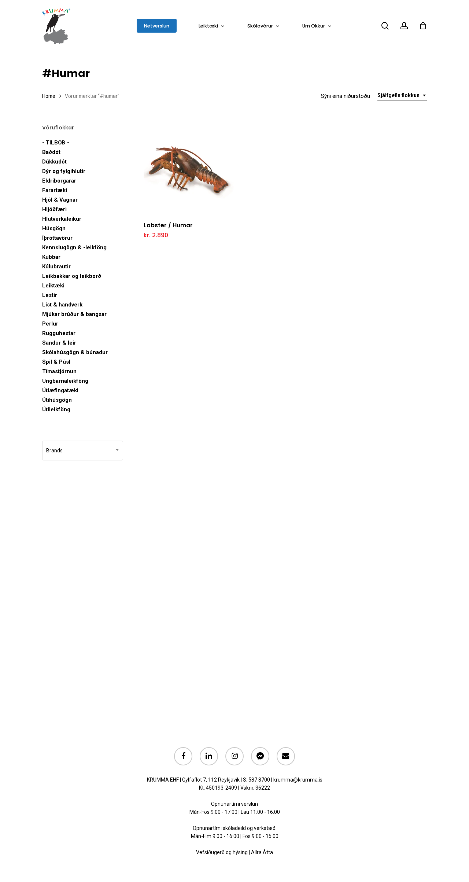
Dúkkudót (54, 161)
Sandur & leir (59, 342)
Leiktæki (53, 285)
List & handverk (62, 304)
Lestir (49, 295)
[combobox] (402, 95)
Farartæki (54, 190)
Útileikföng (56, 409)
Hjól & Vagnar (60, 199)
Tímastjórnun (59, 371)
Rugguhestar (58, 333)
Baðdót (51, 152)
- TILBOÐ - (55, 142)
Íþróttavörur (57, 238)
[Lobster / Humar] (189, 169)
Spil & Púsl (56, 362)
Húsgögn (54, 228)
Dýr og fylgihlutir (63, 171)
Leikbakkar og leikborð (71, 276)
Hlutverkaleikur (61, 219)
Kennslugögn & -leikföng (74, 247)
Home (48, 96)
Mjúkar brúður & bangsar (74, 314)
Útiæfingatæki (60, 390)
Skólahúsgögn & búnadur (75, 352)
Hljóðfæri (54, 209)
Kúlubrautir (56, 266)
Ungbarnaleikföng (65, 381)
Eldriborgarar (59, 180)
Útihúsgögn (57, 400)
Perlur (50, 323)
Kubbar (51, 257)
